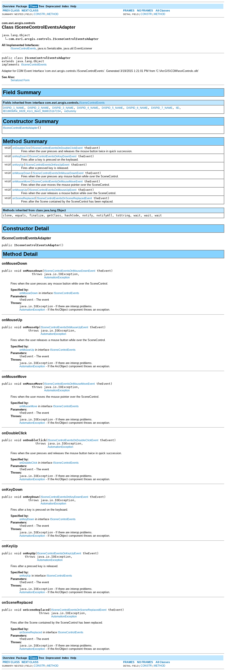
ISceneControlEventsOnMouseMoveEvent (57, 181)
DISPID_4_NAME (87, 107)
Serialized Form (20, 80)
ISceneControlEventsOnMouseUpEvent (52, 189)
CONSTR (39, 14)
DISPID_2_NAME (38, 107)
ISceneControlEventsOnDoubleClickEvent (57, 148)
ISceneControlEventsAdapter (20, 127)
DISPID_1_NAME (13, 107)
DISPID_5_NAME (112, 107)
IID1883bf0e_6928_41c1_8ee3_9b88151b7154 (32, 111)
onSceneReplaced (23, 198)
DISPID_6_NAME (137, 107)
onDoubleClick (21, 148)
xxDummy (70, 111)
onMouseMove (21, 181)
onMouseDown (21, 173)
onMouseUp (19, 189)
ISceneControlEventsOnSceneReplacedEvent (64, 198)
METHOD (52, 14)
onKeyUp (18, 164)
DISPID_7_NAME (161, 107)
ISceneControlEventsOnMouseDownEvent (57, 173)
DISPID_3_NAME (62, 107)
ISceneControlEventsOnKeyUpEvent (47, 164)
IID (177, 107)
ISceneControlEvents (23, 48)
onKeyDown (19, 156)
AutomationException (57, 277)
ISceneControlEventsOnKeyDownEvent (52, 156)
